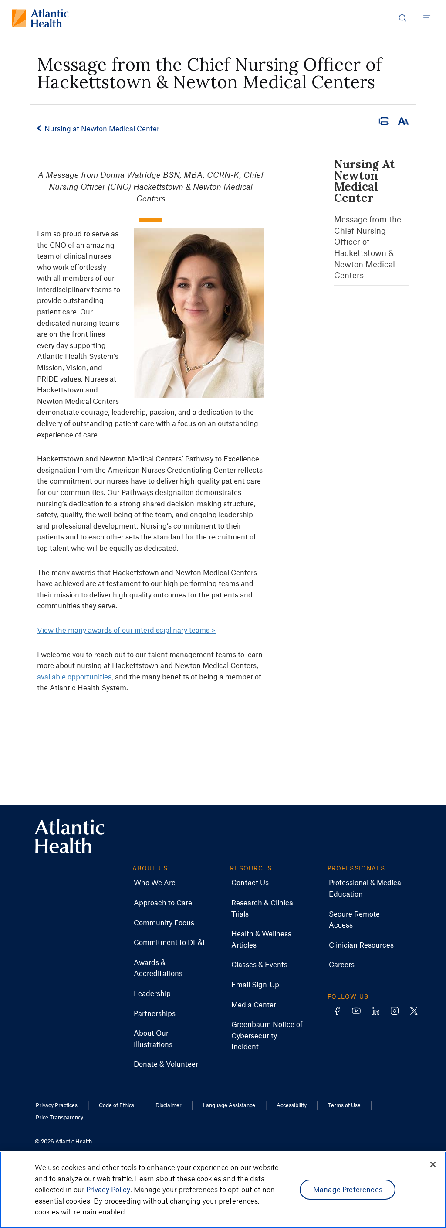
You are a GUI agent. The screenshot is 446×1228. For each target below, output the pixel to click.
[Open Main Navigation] (427, 18)
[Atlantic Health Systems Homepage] (40, 18)
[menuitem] (154, 883)
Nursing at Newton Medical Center (101, 128)
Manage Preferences (347, 1189)
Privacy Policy (108, 1189)
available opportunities (74, 676)
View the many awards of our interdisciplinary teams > (126, 629)
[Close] (432, 1164)
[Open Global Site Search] (402, 18)
